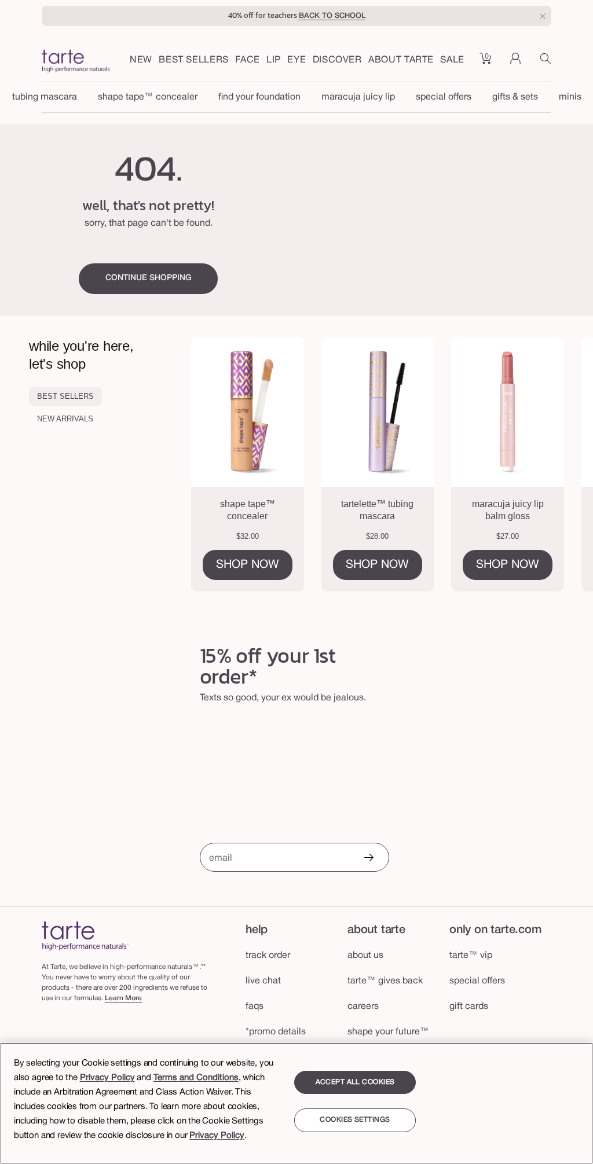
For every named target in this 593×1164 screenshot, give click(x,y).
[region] (296, 1103)
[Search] (545, 63)
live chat (263, 981)
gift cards (468, 1007)
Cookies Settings (355, 1120)
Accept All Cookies (355, 1082)
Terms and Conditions (196, 1078)
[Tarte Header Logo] (76, 62)
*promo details (276, 1032)
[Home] (85, 935)
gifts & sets (515, 97)
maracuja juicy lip (358, 97)
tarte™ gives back (385, 981)
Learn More (123, 998)
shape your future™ (388, 1032)
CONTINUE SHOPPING (148, 278)
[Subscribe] (368, 858)
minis (570, 97)
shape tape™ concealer (147, 97)
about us (365, 956)
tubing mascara (44, 97)
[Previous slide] (225, 464)
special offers (443, 97)
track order (268, 956)
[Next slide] (559, 464)
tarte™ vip (470, 956)
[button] (247, 61)
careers (363, 1007)
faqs (254, 1007)
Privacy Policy (107, 1078)
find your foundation (259, 97)
